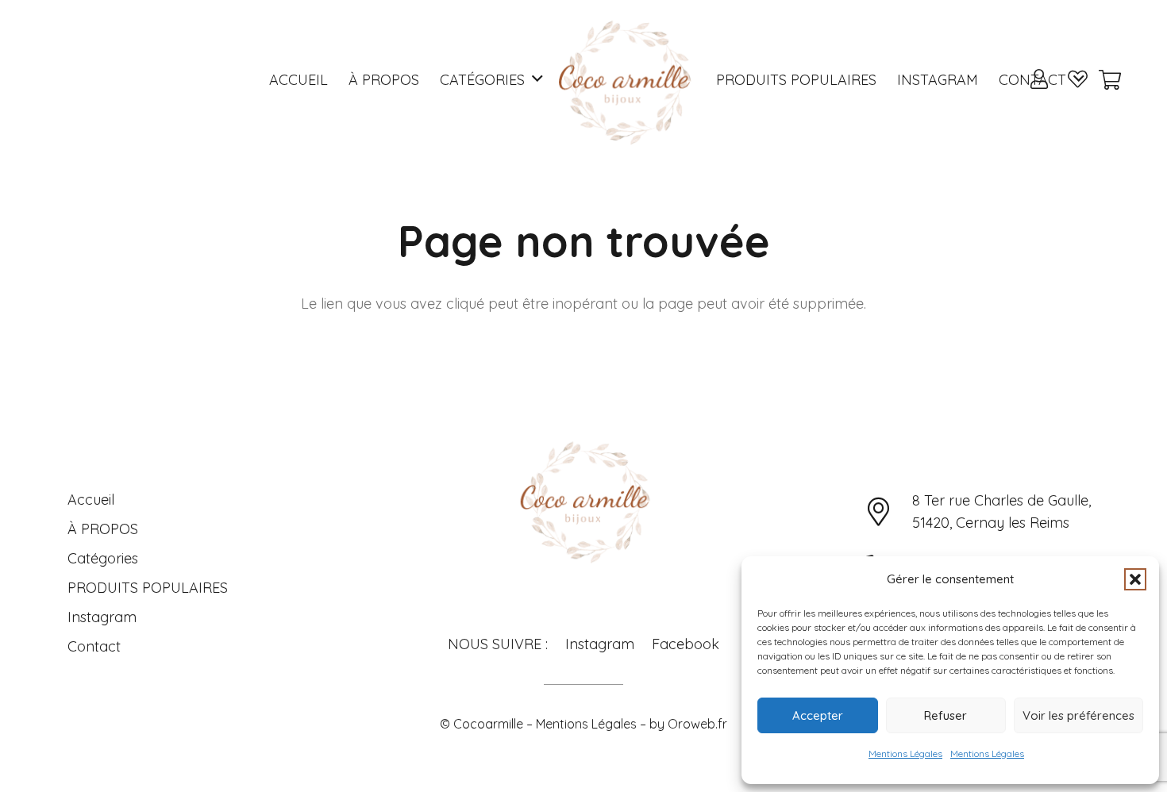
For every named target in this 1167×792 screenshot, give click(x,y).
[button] (1135, 579)
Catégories (102, 558)
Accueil (90, 499)
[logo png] (623, 79)
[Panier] (1109, 80)
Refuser (945, 715)
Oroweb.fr (697, 724)
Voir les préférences (1078, 715)
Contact (94, 646)
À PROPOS (102, 529)
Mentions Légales (905, 753)
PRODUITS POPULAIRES (147, 588)
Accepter (817, 715)
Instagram (102, 617)
